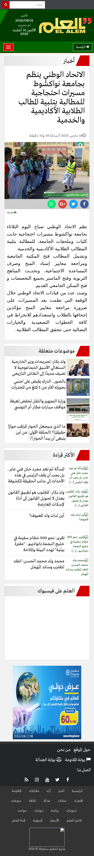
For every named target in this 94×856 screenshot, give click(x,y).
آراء (49, 791)
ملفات (62, 801)
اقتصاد (78, 801)
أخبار (61, 791)
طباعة (10, 212)
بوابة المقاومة (75, 760)
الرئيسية (81, 47)
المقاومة (16, 791)
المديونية (37, 820)
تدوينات (71, 810)
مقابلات (34, 791)
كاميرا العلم (74, 820)
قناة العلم (18, 820)
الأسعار (54, 820)
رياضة (55, 810)
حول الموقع (82, 750)
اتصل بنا (84, 770)
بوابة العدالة (45, 760)
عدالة (46, 801)
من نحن (63, 750)
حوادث (22, 810)
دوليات (38, 810)
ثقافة (32, 801)
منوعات (16, 801)
